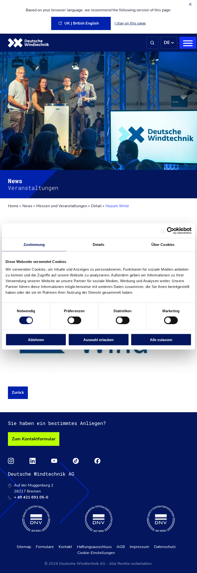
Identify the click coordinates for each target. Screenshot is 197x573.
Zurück (18, 392)
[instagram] (11, 461)
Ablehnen (36, 339)
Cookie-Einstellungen (96, 552)
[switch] (74, 320)
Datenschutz (165, 546)
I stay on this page (130, 23)
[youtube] (54, 461)
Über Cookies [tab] (162, 245)
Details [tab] (99, 245)
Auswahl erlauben (98, 339)
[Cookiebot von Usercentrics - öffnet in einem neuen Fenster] (170, 230)
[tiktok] (76, 461)
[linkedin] (33, 461)
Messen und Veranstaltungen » (63, 206)
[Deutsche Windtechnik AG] (28, 42)
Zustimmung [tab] (34, 245)
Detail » (97, 206)
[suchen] (152, 43)
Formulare (45, 546)
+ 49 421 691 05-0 (31, 497)
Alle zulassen (161, 339)
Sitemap (24, 546)
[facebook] (97, 461)
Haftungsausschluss (94, 546)
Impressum (139, 546)
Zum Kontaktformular (33, 439)
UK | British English (81, 23)
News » (28, 206)
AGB (121, 546)
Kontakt (65, 546)
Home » (14, 206)
